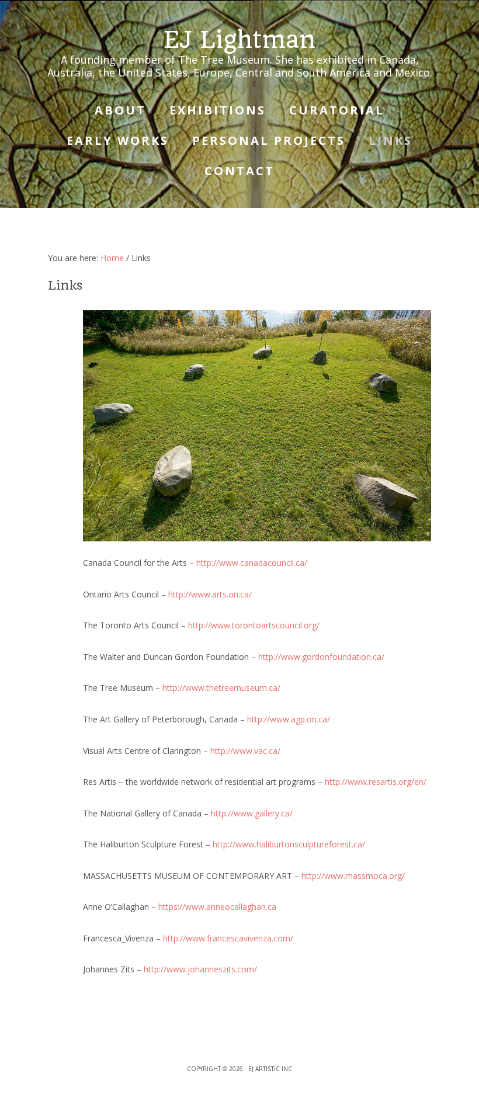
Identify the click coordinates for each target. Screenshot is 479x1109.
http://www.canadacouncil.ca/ (251, 562)
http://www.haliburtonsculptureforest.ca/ (289, 844)
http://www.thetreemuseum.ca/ (221, 687)
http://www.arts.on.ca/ (210, 594)
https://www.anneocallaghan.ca (217, 906)
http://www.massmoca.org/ (353, 875)
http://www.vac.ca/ (245, 750)
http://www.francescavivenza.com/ (228, 938)
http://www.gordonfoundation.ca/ (321, 656)
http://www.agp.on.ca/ (288, 719)
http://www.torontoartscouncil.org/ (254, 625)
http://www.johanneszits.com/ (200, 969)
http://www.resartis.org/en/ (375, 781)
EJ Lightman (239, 40)
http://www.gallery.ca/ (252, 813)
